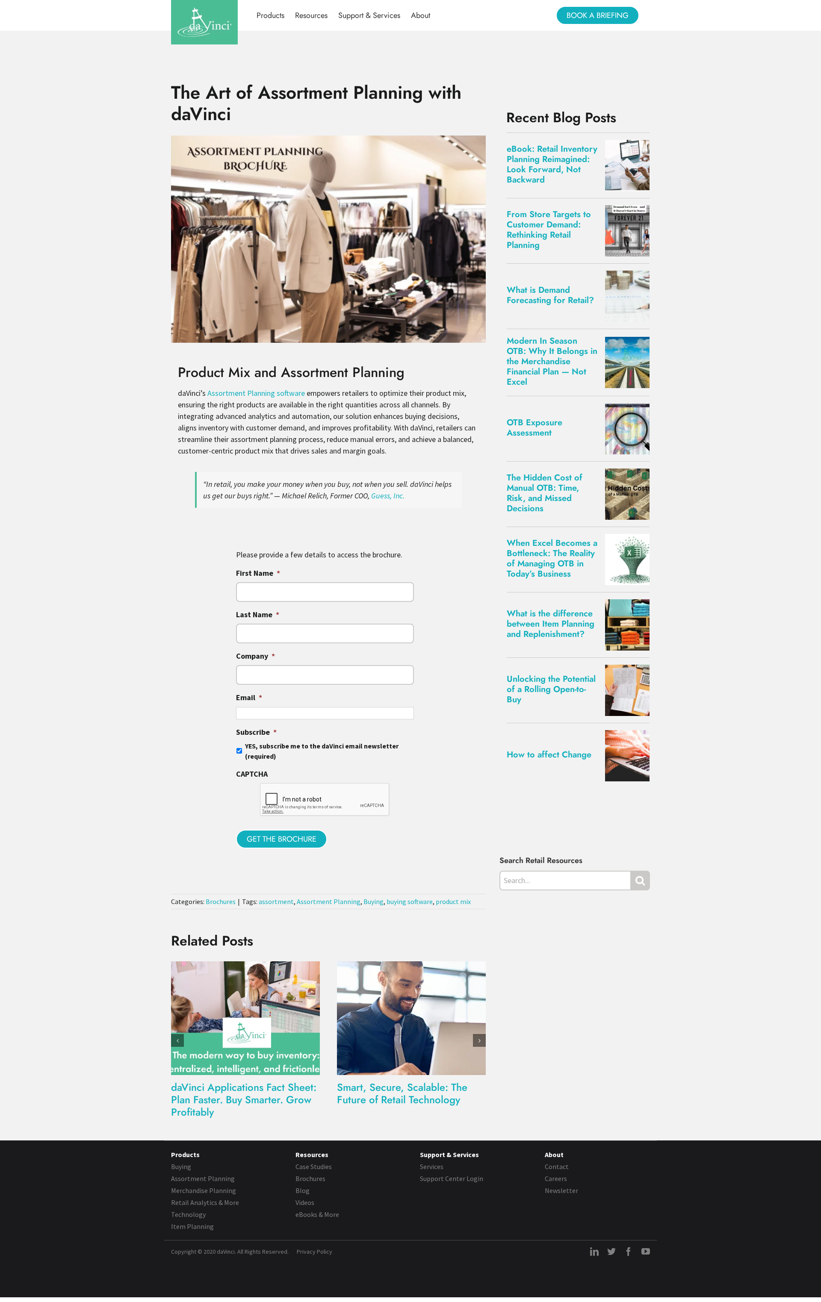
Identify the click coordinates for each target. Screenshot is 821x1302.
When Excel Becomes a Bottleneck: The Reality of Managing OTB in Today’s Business (552, 558)
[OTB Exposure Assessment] (630, 428)
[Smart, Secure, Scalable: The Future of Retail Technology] (411, 1017)
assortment (276, 901)
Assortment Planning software (256, 393)
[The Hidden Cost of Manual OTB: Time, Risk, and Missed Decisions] (630, 494)
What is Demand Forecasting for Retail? (550, 295)
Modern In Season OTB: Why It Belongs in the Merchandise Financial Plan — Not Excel (552, 361)
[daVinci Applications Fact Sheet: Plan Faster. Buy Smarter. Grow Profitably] (245, 1017)
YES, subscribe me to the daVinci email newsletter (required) (322, 751)
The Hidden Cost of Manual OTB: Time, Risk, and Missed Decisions (544, 493)
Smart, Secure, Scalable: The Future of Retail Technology (402, 1093)
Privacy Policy (314, 1251)
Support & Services (449, 1154)
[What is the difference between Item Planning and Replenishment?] (630, 625)
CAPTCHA (252, 774)
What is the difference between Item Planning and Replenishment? (550, 623)
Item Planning (192, 1226)
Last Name (257, 614)
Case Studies (313, 1166)
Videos (304, 1202)
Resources (311, 1154)
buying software (410, 901)
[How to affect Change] (630, 755)
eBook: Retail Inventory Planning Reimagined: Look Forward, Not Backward (552, 164)
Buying (373, 901)
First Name (258, 573)
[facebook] (628, 1251)
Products (185, 1154)
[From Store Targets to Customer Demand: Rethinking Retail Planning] (630, 230)
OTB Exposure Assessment (534, 427)
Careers (556, 1178)
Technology (188, 1214)
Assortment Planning (328, 901)
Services (431, 1166)
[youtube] (645, 1251)
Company (255, 656)
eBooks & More (317, 1214)
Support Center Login (451, 1178)
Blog (302, 1190)
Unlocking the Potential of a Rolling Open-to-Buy (551, 689)
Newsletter (561, 1190)
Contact (557, 1166)
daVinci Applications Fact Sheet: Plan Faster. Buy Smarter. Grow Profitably (243, 1099)
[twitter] (611, 1251)
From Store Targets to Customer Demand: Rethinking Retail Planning (549, 229)
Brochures (221, 901)
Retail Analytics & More (205, 1202)
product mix (453, 901)
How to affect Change (549, 754)
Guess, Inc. (388, 496)
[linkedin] (594, 1251)
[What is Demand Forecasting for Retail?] (630, 296)
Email (249, 697)
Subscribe (256, 732)
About (554, 1154)
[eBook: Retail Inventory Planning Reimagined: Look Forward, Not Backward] (630, 165)
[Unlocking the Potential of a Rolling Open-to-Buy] (630, 690)
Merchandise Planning (203, 1190)
